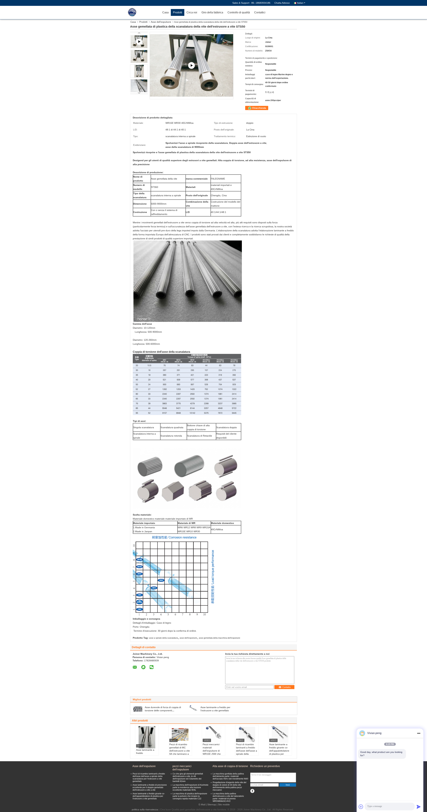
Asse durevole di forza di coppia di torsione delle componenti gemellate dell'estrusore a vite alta (163, 710)
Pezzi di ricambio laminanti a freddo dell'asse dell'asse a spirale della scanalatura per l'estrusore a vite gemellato (246, 754)
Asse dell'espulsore (161, 22)
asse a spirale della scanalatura (163, 638)
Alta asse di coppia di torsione (230, 766)
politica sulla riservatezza (145, 809)
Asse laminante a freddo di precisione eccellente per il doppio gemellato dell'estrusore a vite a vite (150, 787)
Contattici (259, 12)
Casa (165, 12)
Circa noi (191, 12)
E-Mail (202, 804)
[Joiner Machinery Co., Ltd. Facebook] (252, 791)
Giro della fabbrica (212, 12)
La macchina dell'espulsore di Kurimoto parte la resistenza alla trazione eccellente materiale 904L (190, 787)
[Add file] (361, 806)
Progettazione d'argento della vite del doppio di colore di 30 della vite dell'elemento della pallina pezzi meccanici (229, 786)
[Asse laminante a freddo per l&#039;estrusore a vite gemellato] (193, 708)
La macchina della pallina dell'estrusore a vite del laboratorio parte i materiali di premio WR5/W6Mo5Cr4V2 (228, 797)
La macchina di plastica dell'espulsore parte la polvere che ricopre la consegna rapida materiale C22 (190, 796)
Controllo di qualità (239, 12)
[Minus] (419, 733)
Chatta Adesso (282, 3)
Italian (300, 3)
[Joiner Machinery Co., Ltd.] (141, 12)
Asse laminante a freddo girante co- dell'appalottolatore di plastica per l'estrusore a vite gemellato (279, 752)
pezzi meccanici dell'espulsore (181, 768)
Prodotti (177, 12)
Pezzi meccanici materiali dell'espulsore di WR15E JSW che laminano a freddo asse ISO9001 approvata (212, 754)
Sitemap (211, 804)
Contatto (286, 687)
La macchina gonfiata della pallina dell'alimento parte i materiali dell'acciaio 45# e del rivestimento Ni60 (230, 776)
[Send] (418, 806)
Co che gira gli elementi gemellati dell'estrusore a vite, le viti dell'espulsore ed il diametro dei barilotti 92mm (188, 777)
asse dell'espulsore (188, 638)
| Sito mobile (223, 804)
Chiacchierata (258, 108)
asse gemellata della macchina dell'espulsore (219, 638)
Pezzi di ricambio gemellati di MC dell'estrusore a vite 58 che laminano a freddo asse (179, 750)
